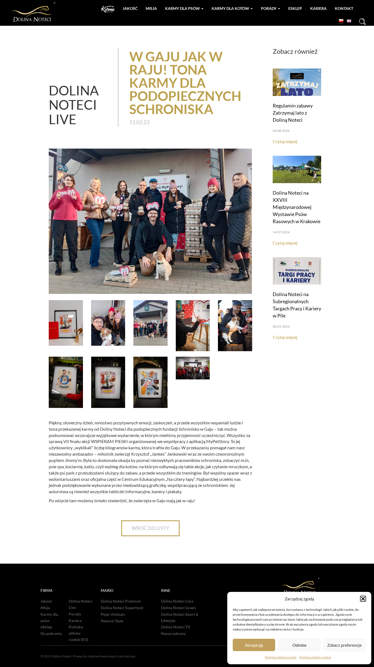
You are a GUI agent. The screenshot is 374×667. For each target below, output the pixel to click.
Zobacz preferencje (344, 645)
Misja (151, 8)
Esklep (295, 8)
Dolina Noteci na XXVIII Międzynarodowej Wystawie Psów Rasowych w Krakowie (296, 207)
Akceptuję (254, 645)
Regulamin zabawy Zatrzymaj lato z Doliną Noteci (293, 113)
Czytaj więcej (285, 141)
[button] (363, 598)
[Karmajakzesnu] (108, 9)
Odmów (299, 645)
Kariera (318, 8)
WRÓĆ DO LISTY (150, 528)
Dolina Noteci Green (178, 608)
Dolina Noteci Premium (121, 601)
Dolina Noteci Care (177, 601)
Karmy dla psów (183, 8)
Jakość (130, 8)
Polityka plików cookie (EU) (78, 633)
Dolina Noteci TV (175, 627)
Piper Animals (113, 614)
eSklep (46, 627)
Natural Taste (112, 621)
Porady (269, 8)
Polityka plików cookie (281, 657)
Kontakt (344, 8)
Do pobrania (51, 633)
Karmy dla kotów (231, 8)
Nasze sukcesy (173, 633)
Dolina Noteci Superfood (122, 608)
